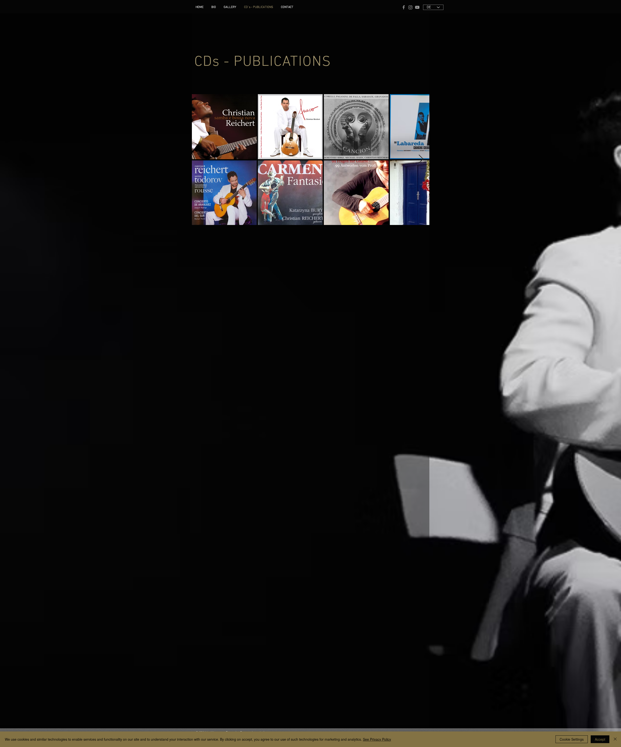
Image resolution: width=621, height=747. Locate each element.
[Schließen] (615, 739)
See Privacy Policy (377, 739)
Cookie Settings (572, 739)
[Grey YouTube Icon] (417, 7)
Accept (600, 739)
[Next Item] (421, 159)
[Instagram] (410, 7)
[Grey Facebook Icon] (403, 7)
